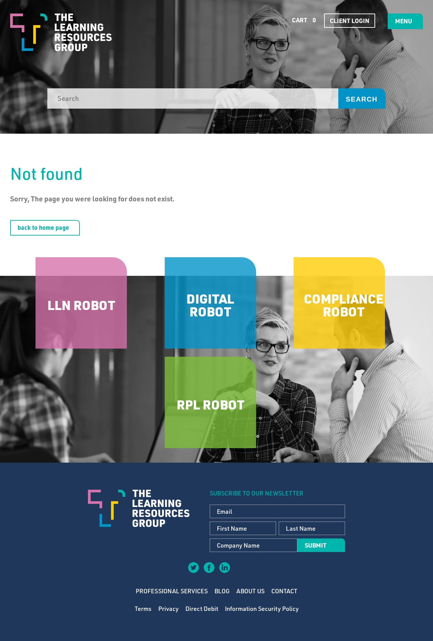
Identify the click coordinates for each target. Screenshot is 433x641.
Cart (303, 20)
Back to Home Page (43, 227)
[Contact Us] (240, 572)
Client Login (349, 21)
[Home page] (61, 32)
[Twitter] (193, 567)
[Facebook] (209, 567)
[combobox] (192, 98)
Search (362, 99)
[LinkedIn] (224, 567)
